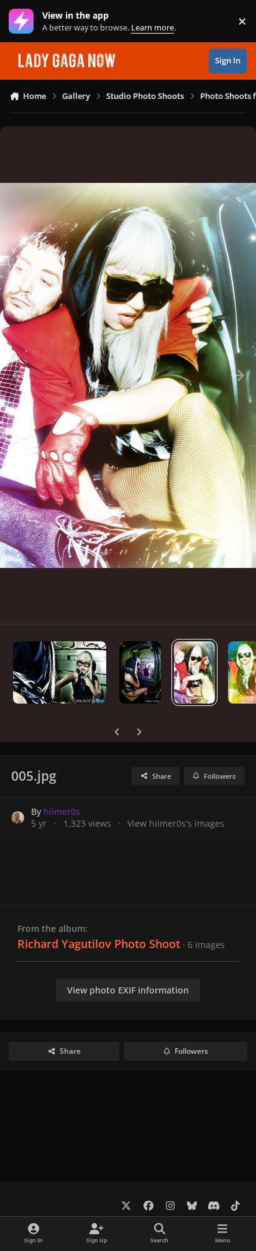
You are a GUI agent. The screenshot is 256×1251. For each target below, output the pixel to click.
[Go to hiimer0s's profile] (17, 817)
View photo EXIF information (128, 990)
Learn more (24, 21)
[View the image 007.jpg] (59, 672)
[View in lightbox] (128, 375)
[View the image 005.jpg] (195, 672)
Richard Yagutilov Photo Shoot (98, 943)
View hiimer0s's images (175, 823)
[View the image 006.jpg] (140, 672)
